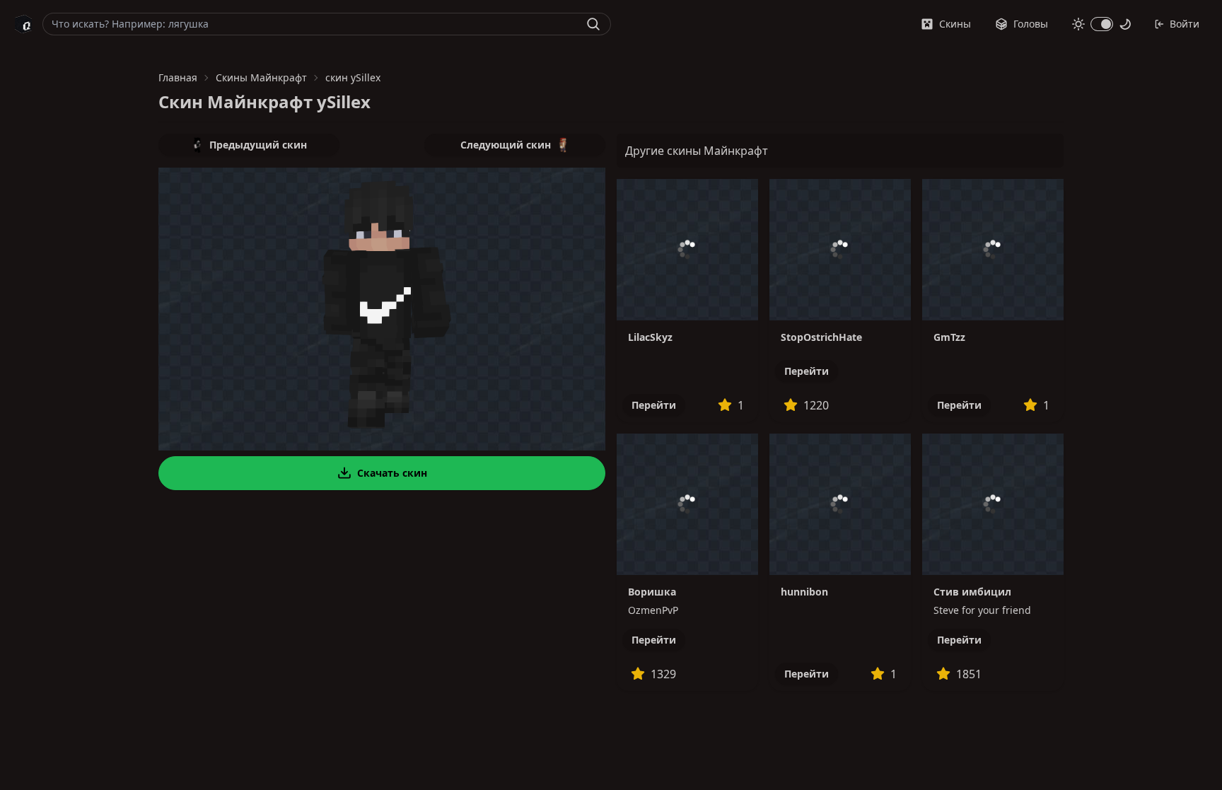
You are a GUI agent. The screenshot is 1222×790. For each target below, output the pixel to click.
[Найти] (593, 24)
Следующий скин (505, 144)
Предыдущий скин (258, 144)
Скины (955, 23)
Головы (1030, 23)
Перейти (654, 405)
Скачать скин (392, 473)
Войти (1184, 23)
